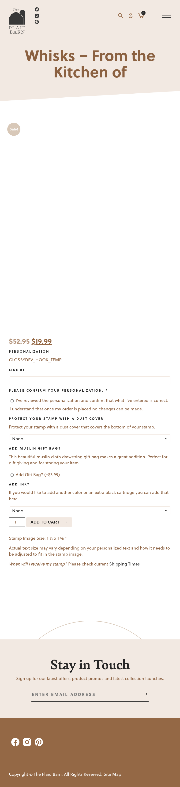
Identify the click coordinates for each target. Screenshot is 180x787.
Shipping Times (124, 564)
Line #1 (17, 369)
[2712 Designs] (17, 16)
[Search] (120, 16)
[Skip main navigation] (166, 16)
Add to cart (45, 522)
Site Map (112, 774)
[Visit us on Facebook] (73, 10)
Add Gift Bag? (38, 475)
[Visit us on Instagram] (73, 16)
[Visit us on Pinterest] (73, 22)
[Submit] (144, 694)
